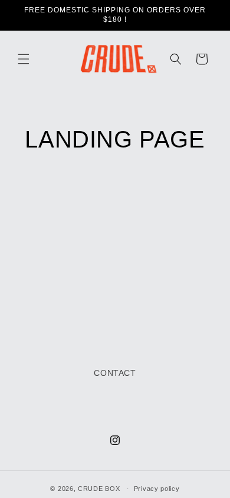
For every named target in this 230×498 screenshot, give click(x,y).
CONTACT (115, 373)
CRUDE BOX (99, 488)
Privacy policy (157, 488)
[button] (24, 59)
